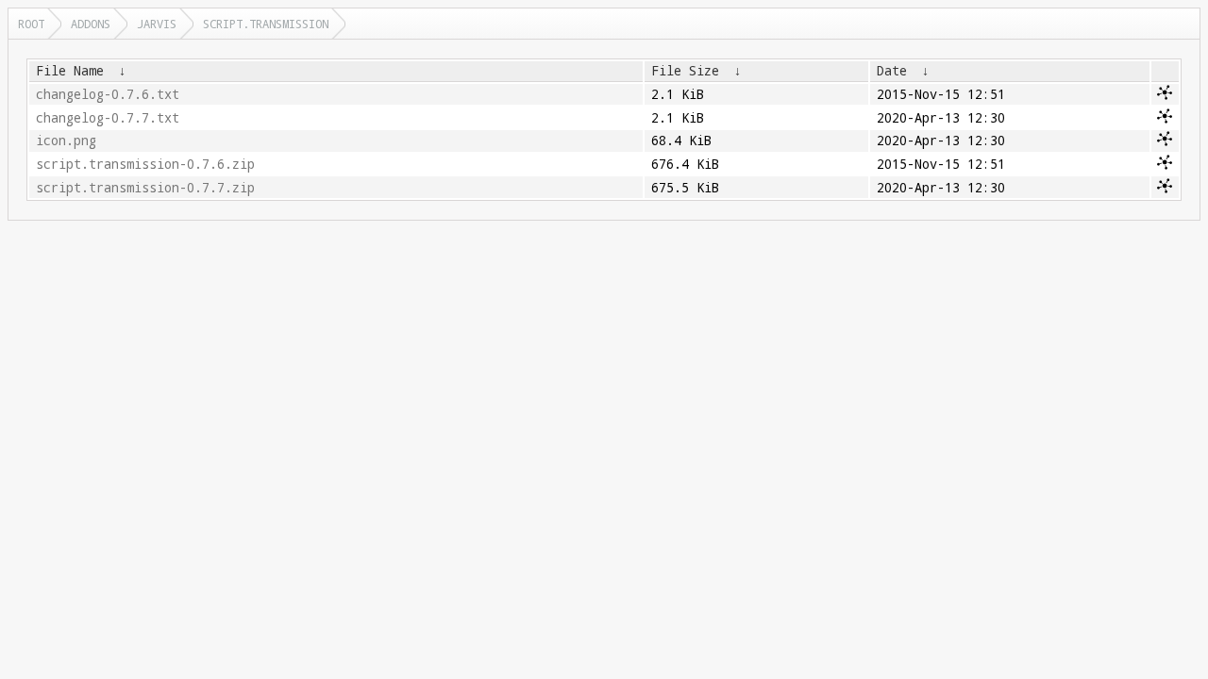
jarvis (156, 23)
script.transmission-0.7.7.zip (145, 187)
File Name (70, 70)
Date (892, 70)
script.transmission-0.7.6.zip (145, 164)
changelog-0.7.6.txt (107, 94)
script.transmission (265, 23)
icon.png (66, 140)
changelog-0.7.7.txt (107, 117)
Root (31, 23)
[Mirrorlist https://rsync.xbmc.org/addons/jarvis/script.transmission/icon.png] (1164, 141)
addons (90, 23)
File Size (685, 70)
